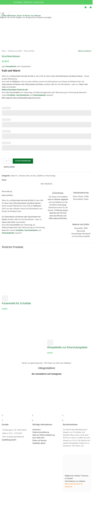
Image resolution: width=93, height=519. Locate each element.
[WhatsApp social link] (9, 2)
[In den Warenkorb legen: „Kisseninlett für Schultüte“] (5, 298)
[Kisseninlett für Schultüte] (24, 273)
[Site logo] (46, 8)
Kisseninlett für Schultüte (16, 303)
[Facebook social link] (3, 2)
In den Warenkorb (23, 161)
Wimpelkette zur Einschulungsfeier (67, 347)
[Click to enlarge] (6, 12)
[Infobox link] (58, 206)
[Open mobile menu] (3, 8)
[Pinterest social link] (6, 2)
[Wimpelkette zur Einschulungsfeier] (69, 273)
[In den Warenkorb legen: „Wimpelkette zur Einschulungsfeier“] (50, 343)
